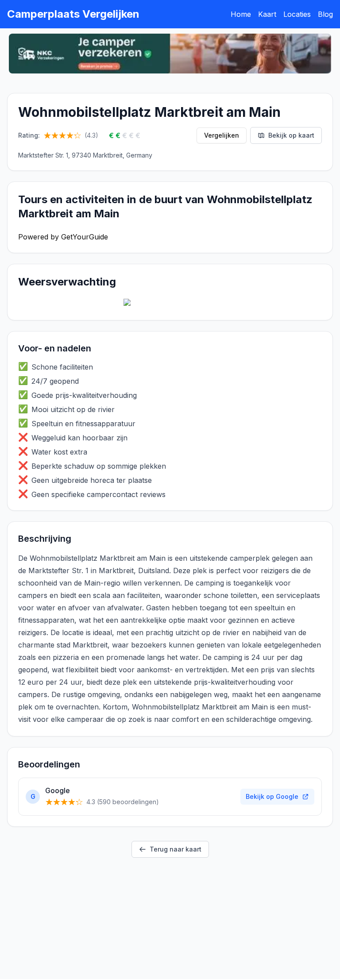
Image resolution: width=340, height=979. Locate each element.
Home (241, 14)
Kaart (267, 14)
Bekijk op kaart (291, 135)
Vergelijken (221, 135)
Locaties (297, 14)
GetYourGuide (84, 236)
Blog (325, 14)
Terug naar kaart (175, 849)
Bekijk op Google (272, 796)
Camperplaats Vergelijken (73, 14)
